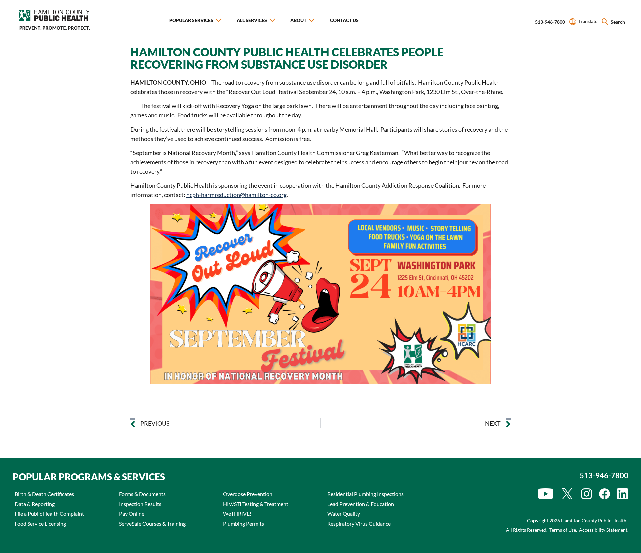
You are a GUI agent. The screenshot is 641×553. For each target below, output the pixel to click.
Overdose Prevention (247, 494)
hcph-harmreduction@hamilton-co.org (236, 194)
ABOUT (298, 20)
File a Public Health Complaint (49, 513)
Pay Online (131, 513)
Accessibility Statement (603, 530)
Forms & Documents (142, 494)
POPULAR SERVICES (191, 20)
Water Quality (343, 513)
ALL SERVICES (252, 20)
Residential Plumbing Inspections (365, 494)
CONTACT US (344, 20)
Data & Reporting (35, 504)
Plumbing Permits (243, 523)
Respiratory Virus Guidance (359, 523)
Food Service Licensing (40, 523)
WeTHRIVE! (237, 513)
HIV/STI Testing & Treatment (255, 504)
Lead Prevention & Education (360, 504)
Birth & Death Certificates (44, 494)
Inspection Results (140, 504)
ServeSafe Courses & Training (152, 523)
